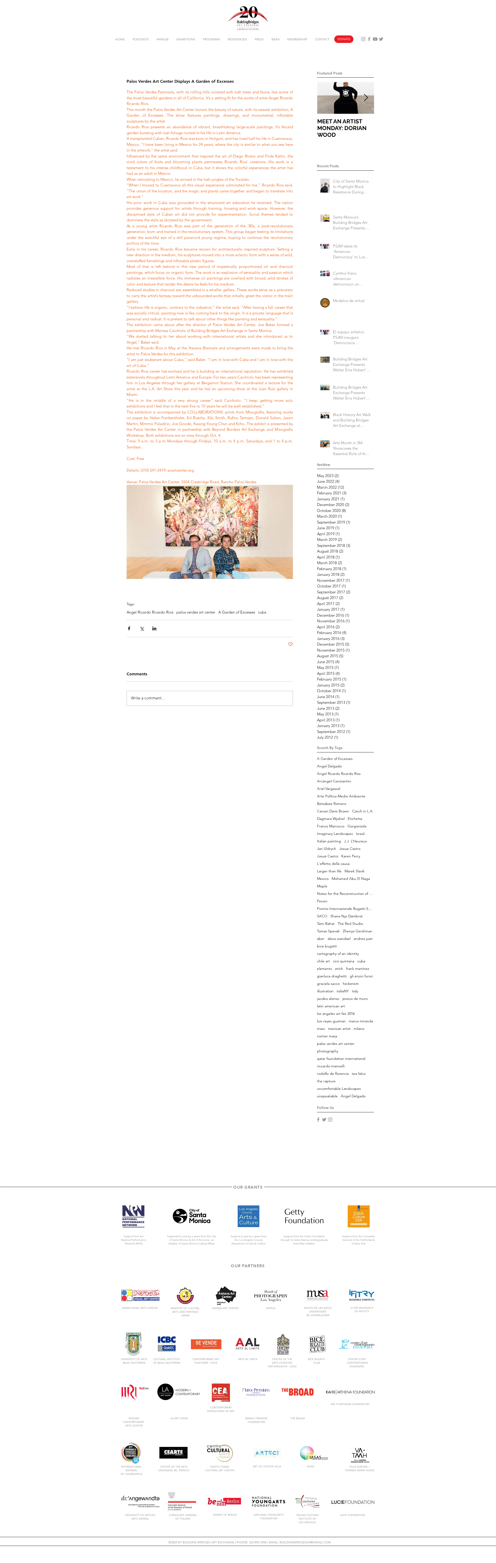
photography (327, 1051)
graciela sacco (328, 983)
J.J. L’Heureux (355, 841)
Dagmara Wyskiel (331, 819)
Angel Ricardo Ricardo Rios (150, 612)
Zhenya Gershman (357, 931)
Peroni (322, 901)
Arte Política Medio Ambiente (341, 796)
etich (339, 969)
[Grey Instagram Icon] (363, 39)
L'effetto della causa (333, 864)
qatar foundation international (341, 1058)
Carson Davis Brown (333, 811)
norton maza (327, 1036)
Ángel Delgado (353, 1096)
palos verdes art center (195, 612)
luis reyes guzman (331, 1021)
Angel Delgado (329, 766)
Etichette (355, 819)
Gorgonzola (356, 826)
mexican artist (339, 1028)
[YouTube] (375, 39)
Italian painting (329, 841)
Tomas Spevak (328, 931)
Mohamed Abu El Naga (351, 879)
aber (320, 939)
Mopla (322, 886)
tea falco (359, 1073)
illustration (325, 991)
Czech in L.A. (363, 811)
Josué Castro (327, 856)
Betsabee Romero (331, 804)
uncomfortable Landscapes (339, 1088)
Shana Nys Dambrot (346, 916)
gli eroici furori (361, 976)
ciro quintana (343, 961)
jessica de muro (355, 998)
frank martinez (357, 969)
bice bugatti (327, 946)
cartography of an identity (338, 954)
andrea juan (363, 939)
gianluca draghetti (332, 976)
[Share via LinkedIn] (154, 628)
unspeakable (327, 1096)
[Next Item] (365, 98)
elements (324, 969)
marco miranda (361, 1021)
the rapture (326, 1081)
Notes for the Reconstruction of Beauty (345, 894)
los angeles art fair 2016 (336, 1013)
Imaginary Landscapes (335, 834)
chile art (323, 961)
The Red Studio (350, 924)
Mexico (323, 879)
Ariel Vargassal (328, 789)
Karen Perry (350, 856)
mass (321, 1028)
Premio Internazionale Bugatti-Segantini (345, 909)
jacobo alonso (328, 998)
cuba (262, 612)
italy (355, 991)
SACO (322, 916)
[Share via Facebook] (129, 628)
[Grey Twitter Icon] (381, 39)
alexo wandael (339, 939)
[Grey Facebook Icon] (369, 39)
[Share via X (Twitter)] (141, 628)
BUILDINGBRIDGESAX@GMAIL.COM (305, 1542)
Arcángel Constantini (334, 781)
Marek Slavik (355, 871)
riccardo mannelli (331, 1066)
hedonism (351, 983)
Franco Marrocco (330, 826)
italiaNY (343, 991)
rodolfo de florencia (333, 1073)
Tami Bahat (326, 924)
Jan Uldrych (326, 849)
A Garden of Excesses (236, 612)
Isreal (360, 834)
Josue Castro (349, 849)
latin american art (331, 1006)
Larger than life (329, 871)
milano (359, 1028)
